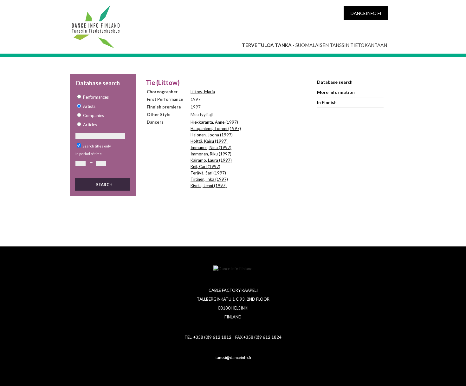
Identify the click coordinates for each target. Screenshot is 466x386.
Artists (89, 106)
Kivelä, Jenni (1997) (209, 185)
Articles (90, 124)
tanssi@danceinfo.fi (233, 357)
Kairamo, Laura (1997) (211, 160)
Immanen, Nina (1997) (211, 147)
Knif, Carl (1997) (205, 166)
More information (336, 92)
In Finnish (327, 102)
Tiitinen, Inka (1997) (209, 179)
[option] (102, 97)
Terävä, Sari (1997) (208, 172)
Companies (93, 115)
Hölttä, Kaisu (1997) (209, 141)
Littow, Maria (203, 91)
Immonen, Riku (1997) (211, 153)
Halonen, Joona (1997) (212, 134)
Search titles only (96, 146)
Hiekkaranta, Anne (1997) (214, 122)
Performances (96, 97)
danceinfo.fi (366, 13)
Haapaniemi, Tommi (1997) (216, 128)
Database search (335, 82)
